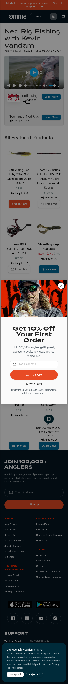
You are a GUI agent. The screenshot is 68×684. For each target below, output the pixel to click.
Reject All (34, 674)
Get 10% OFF (34, 374)
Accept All (15, 674)
